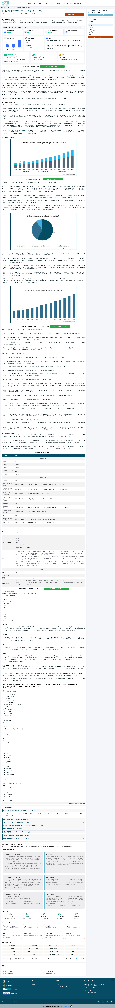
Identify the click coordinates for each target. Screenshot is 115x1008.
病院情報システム (24, 130)
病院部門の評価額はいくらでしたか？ (12, 828)
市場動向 (91, 23)
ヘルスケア (7, 7)
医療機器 (13, 7)
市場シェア (91, 27)
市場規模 (91, 21)
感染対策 (19, 7)
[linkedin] (98, 1001)
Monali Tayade (74, 803)
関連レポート (92, 35)
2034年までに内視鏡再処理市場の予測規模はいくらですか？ (18, 819)
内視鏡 (54, 98)
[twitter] (103, 1001)
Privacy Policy (66, 1006)
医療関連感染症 (42, 91)
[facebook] (107, 1001)
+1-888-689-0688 (91, 987)
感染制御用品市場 (50, 973)
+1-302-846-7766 (89, 989)
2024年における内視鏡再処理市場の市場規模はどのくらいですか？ (20, 810)
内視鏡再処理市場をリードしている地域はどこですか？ (17, 832)
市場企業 (91, 29)
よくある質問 (92, 31)
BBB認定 (27, 917)
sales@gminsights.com (92, 992)
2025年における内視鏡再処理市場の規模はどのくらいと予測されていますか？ (23, 825)
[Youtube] (111, 1001)
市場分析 (91, 25)
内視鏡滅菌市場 (50, 971)
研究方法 (91, 33)
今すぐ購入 (101, 15)
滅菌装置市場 (8, 971)
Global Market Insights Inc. (8, 1001)
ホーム (2, 7)
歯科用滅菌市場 (9, 973)
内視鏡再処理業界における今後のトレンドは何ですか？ (17, 835)
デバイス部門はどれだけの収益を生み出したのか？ (16, 822)
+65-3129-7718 (90, 990)
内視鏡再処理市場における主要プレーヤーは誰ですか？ (17, 838)
